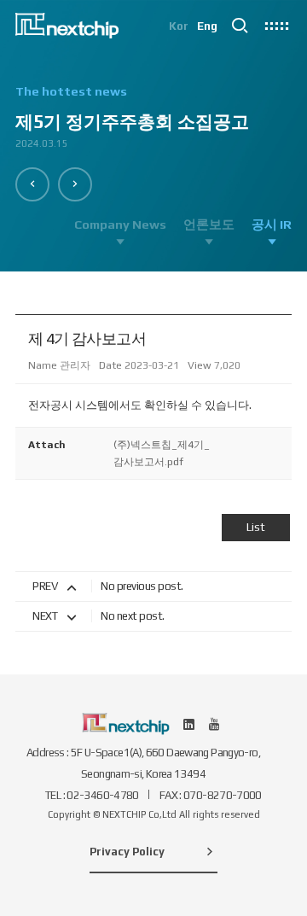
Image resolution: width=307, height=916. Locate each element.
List (255, 527)
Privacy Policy (127, 851)
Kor (178, 26)
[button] (32, 184)
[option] (153, 124)
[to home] (67, 25)
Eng (207, 26)
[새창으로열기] (189, 724)
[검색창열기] (239, 25)
